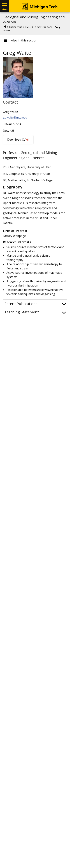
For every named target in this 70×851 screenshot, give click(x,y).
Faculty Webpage (14, 236)
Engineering (15, 26)
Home (4, 27)
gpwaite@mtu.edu (15, 117)
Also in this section (24, 40)
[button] (35, 304)
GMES (28, 26)
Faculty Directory (43, 26)
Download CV (16, 139)
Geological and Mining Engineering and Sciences (34, 19)
